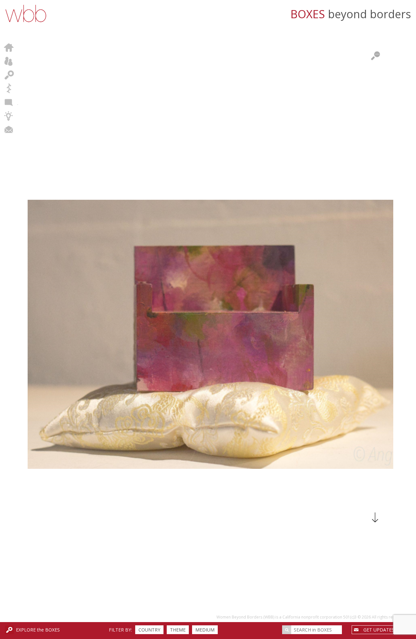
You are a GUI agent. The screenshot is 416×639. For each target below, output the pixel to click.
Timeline (9, 88)
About (9, 61)
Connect (9, 129)
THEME (178, 630)
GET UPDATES (378, 630)
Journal (9, 102)
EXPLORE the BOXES (38, 630)
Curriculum (9, 116)
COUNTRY (149, 630)
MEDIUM (204, 630)
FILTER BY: (120, 630)
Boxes (9, 75)
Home (9, 47)
